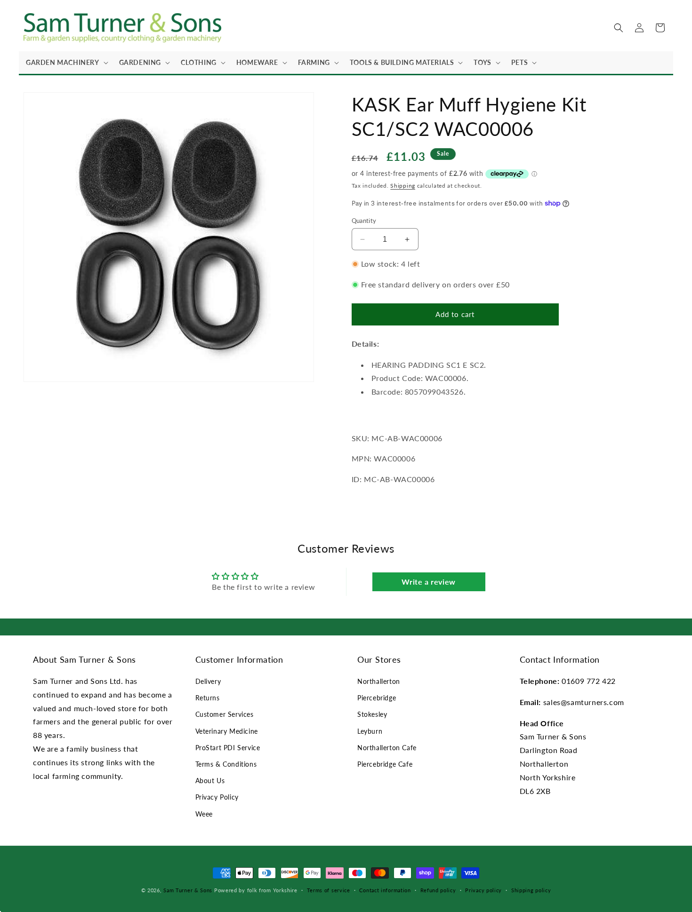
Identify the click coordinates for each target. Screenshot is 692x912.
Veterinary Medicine (226, 731)
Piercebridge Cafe (384, 764)
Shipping (402, 185)
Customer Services (224, 714)
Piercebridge (376, 698)
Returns (207, 698)
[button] (65, 62)
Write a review (428, 581)
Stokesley (372, 714)
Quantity (364, 220)
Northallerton (378, 681)
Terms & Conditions (226, 764)
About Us (210, 781)
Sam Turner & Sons (187, 890)
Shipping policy (531, 890)
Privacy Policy (217, 797)
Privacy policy (483, 890)
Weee (204, 814)
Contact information (384, 890)
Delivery (208, 681)
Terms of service (328, 890)
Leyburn (369, 731)
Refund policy (438, 890)
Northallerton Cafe (387, 748)
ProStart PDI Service (227, 748)
